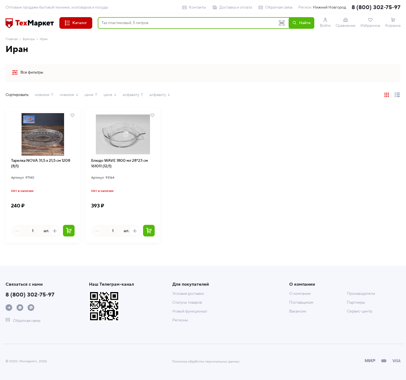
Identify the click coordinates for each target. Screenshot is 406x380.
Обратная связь (279, 7)
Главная (12, 39)
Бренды (29, 39)
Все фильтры (31, 72)
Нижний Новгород (329, 7)
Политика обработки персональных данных (205, 362)
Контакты (197, 7)
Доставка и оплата (235, 7)
